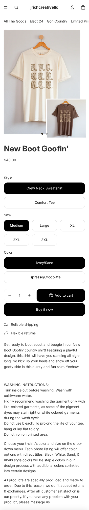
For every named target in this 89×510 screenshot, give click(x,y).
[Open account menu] (72, 7)
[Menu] (5, 7)
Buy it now (44, 309)
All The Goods (15, 21)
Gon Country (57, 21)
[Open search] (16, 7)
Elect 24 (36, 21)
